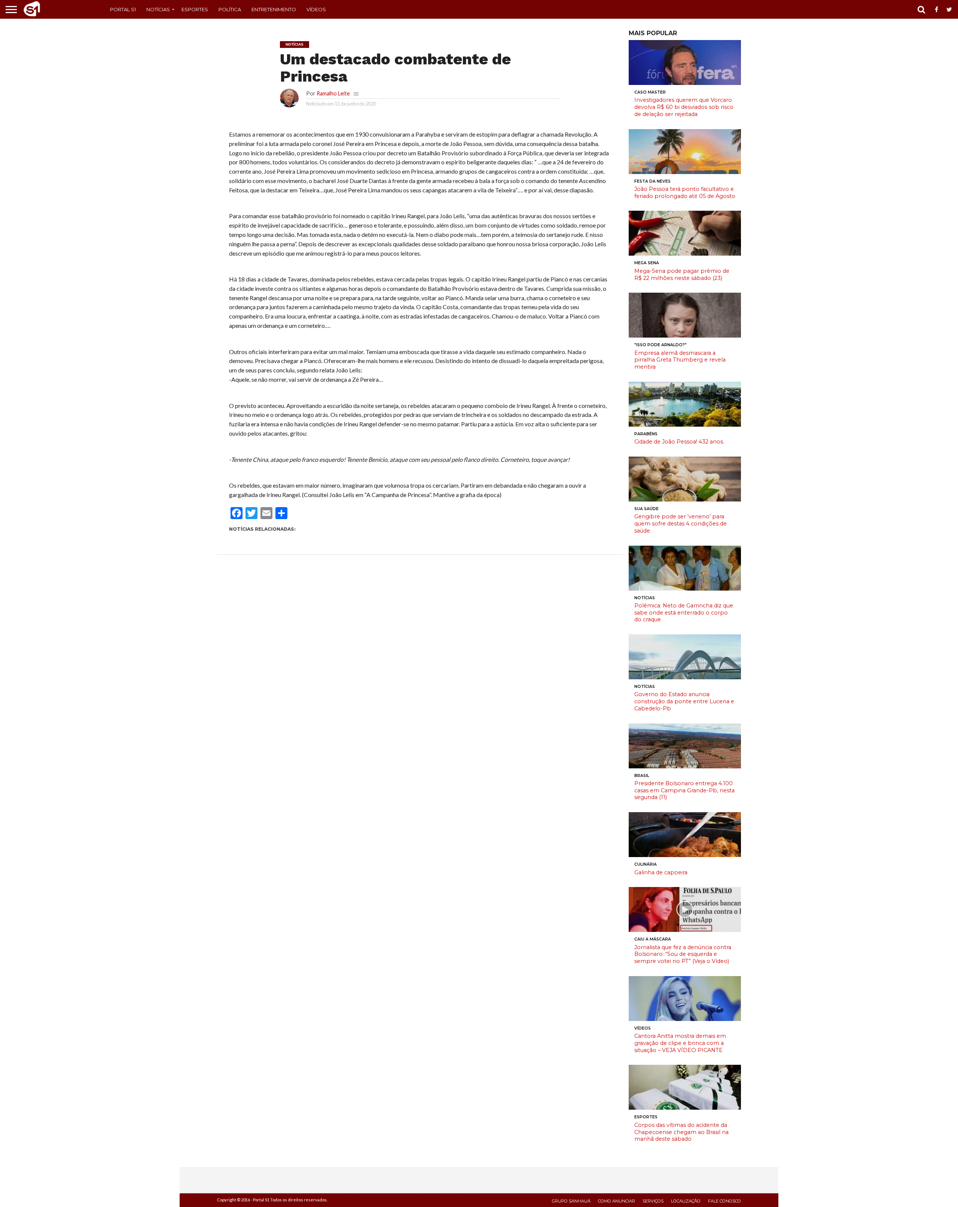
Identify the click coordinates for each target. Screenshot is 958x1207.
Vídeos (316, 9)
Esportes (194, 9)
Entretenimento (273, 9)
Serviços (653, 1201)
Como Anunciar (616, 1201)
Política (230, 9)
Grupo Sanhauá (571, 1201)
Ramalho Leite (333, 93)
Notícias (158, 9)
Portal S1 (123, 9)
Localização (686, 1201)
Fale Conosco (724, 1201)
